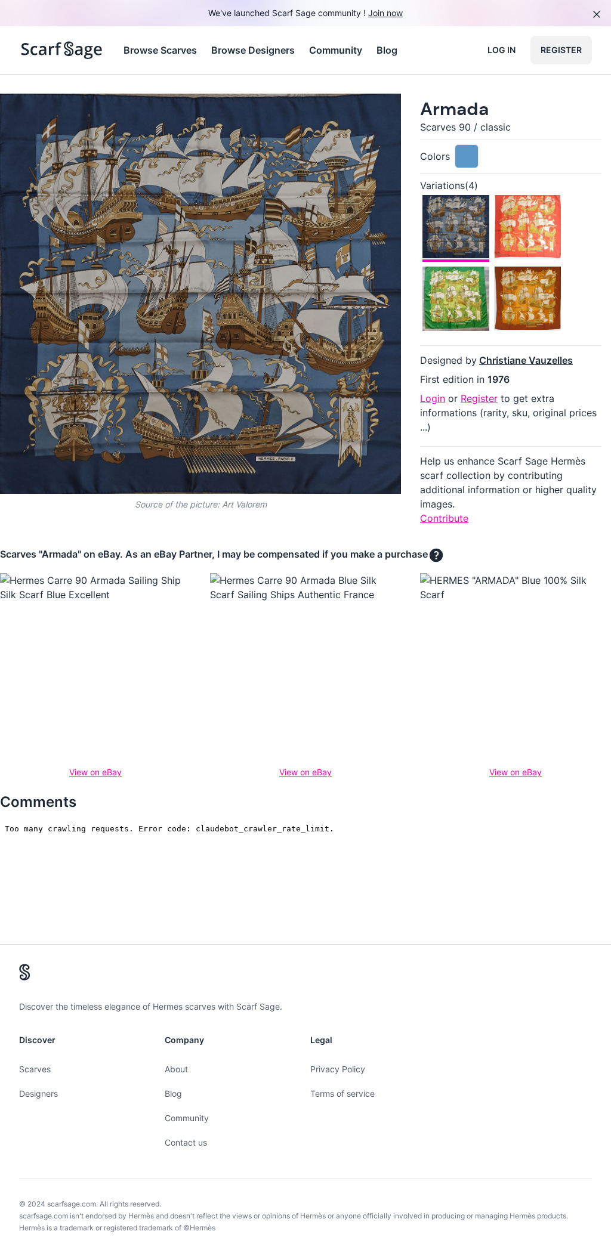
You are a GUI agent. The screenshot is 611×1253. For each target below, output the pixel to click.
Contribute (444, 518)
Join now (385, 13)
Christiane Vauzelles (526, 360)
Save (43, 112)
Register (561, 50)
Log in (501, 50)
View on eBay (95, 772)
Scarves (35, 1069)
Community (335, 50)
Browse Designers (253, 50)
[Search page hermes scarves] (61, 50)
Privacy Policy (337, 1069)
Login (432, 398)
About (176, 1069)
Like (100, 112)
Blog (387, 50)
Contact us (186, 1142)
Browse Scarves (160, 50)
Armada (454, 108)
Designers (38, 1093)
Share (370, 112)
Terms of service (342, 1093)
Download (307, 112)
